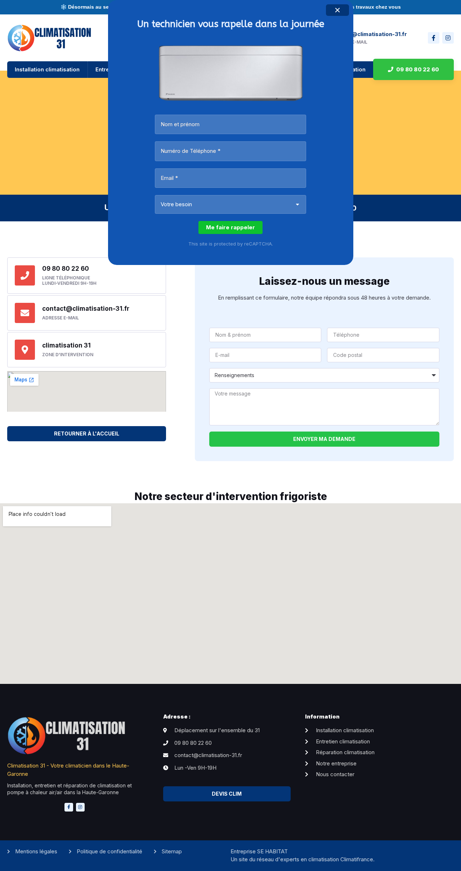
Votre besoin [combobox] (176, 204)
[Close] (337, 10)
